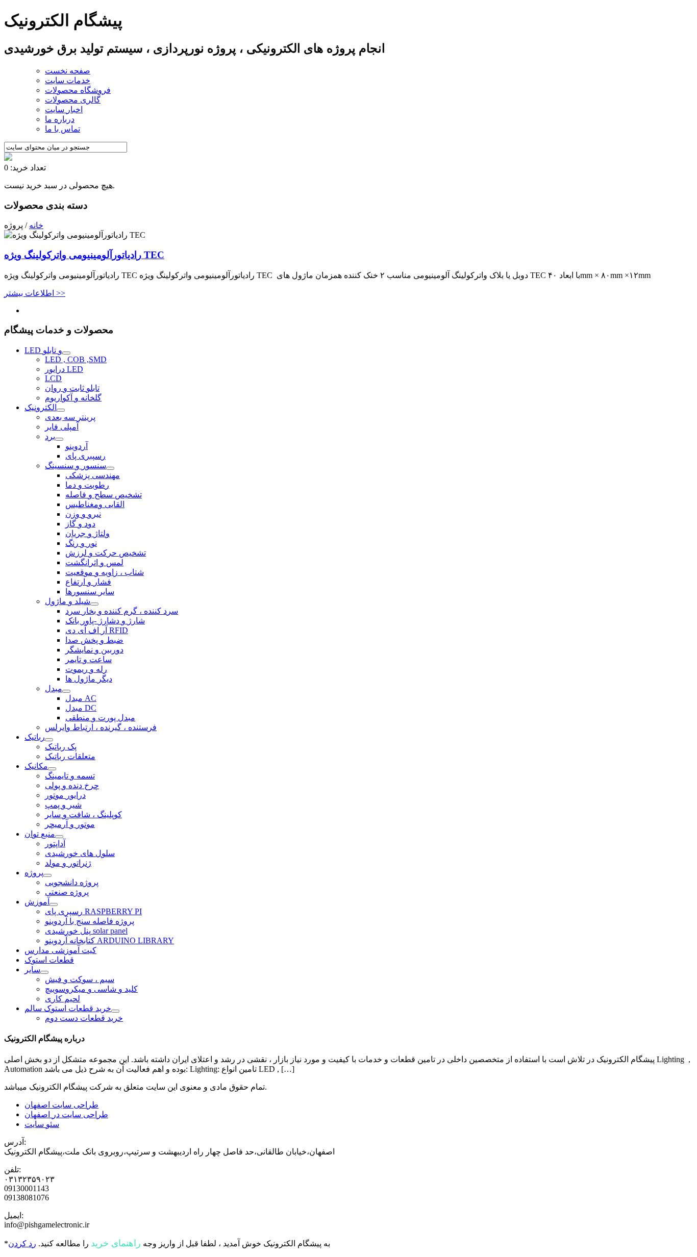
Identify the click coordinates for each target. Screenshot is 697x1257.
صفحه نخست (67, 70)
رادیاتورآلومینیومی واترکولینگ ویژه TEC (84, 254)
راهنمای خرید (116, 1243)
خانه (36, 225)
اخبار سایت (64, 109)
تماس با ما (62, 128)
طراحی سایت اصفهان (61, 1104)
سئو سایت (41, 1124)
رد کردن (22, 1243)
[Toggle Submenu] (66, 353)
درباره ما (59, 119)
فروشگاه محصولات (78, 90)
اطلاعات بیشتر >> (34, 293)
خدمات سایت (67, 80)
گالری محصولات (73, 99)
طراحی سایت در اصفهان (66, 1114)
